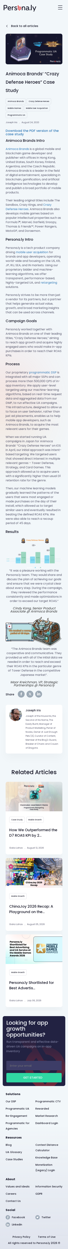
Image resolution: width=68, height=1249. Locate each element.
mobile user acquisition (32, 252)
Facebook (18, 1217)
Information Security (48, 1186)
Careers (11, 1194)
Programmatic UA (16, 115)
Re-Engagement (16, 1116)
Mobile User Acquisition (37, 108)
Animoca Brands (16, 101)
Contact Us (13, 1201)
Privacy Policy (21, 1237)
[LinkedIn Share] (38, 694)
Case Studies (14, 1159)
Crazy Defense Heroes (39, 101)
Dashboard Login (46, 1123)
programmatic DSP (43, 372)
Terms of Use (46, 1237)
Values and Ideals (18, 1186)
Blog (9, 1145)
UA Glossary (14, 1152)
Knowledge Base (46, 1157)
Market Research (46, 1116)
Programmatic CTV (48, 1101)
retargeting (49, 283)
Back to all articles (24, 26)
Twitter (46, 1217)
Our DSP (11, 1101)
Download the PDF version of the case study (32, 132)
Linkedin (17, 1224)
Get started (32, 1078)
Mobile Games (14, 108)
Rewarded (42, 1108)
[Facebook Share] (21, 694)
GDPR (38, 1194)
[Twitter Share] (29, 694)
